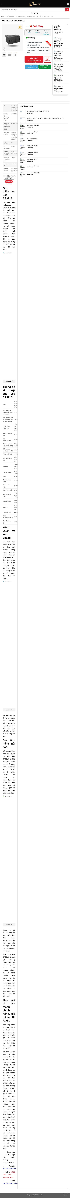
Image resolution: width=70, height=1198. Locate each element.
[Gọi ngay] (65, 1193)
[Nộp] (67, 9)
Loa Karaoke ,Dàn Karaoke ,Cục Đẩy (29, 16)
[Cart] (68, 4)
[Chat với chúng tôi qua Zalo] (65, 1187)
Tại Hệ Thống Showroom (58, 44)
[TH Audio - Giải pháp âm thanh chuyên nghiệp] (35, 3)
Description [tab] (9, 181)
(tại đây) (57, 47)
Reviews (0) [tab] (9, 184)
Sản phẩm (10, 16)
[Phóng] (4, 49)
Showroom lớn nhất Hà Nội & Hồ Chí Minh (58, 32)
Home (3, 16)
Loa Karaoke (48, 16)
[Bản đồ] (65, 1182)
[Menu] (2, 4)
